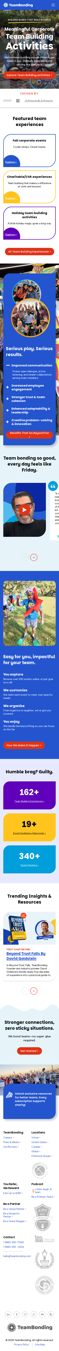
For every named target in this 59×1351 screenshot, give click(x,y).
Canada (36, 1146)
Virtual (35, 1137)
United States (39, 1142)
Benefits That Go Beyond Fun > (29, 435)
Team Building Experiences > (29, 801)
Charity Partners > (29, 865)
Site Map (40, 1344)
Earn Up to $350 (13, 1193)
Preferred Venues (41, 1156)
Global (35, 1151)
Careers (8, 1137)
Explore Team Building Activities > (29, 75)
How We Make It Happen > (24, 745)
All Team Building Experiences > (29, 251)
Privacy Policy (21, 1344)
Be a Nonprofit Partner (11, 1215)
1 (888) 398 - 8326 (13, 1246)
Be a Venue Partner (14, 1209)
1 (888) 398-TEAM (13, 1242)
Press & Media (11, 1142)
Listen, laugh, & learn (43, 1191)
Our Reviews (11, 1146)
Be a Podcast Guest (43, 1196)
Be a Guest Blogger (15, 1221)
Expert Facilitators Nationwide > (29, 833)
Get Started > (29, 1051)
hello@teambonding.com (17, 1256)
